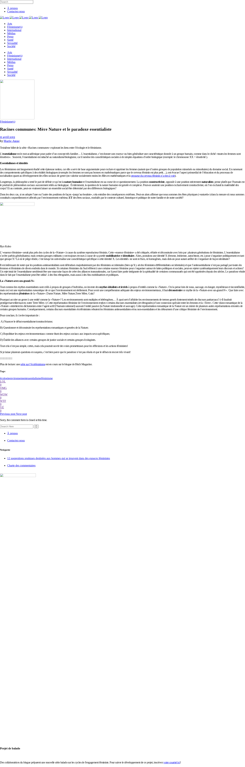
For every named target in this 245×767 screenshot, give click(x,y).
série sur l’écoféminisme (32, 364)
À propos (12, 8)
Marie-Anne (12, 141)
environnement (18, 378)
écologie (5, 378)
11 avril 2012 (7, 137)
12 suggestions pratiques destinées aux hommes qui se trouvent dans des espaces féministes (58, 458)
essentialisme (33, 378)
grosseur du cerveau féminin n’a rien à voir (153, 175)
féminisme (47, 378)
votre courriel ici (171, 762)
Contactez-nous (16, 11)
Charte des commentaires (21, 465)
